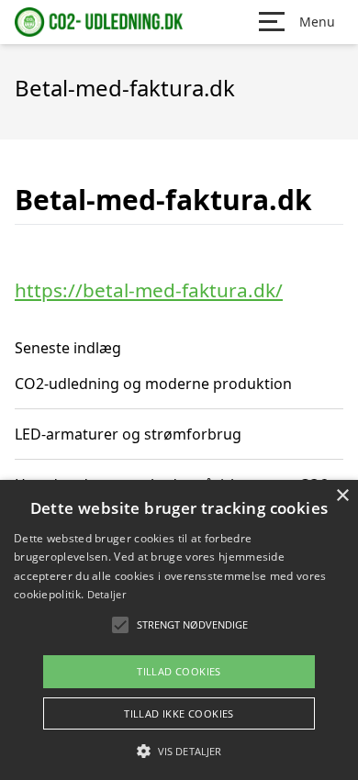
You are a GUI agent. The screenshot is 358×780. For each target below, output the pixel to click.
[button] (179, 750)
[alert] (179, 630)
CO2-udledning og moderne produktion (153, 383)
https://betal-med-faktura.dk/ (149, 290)
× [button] (342, 496)
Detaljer (106, 594)
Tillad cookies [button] (179, 671)
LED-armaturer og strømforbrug (128, 434)
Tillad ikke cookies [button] (179, 713)
